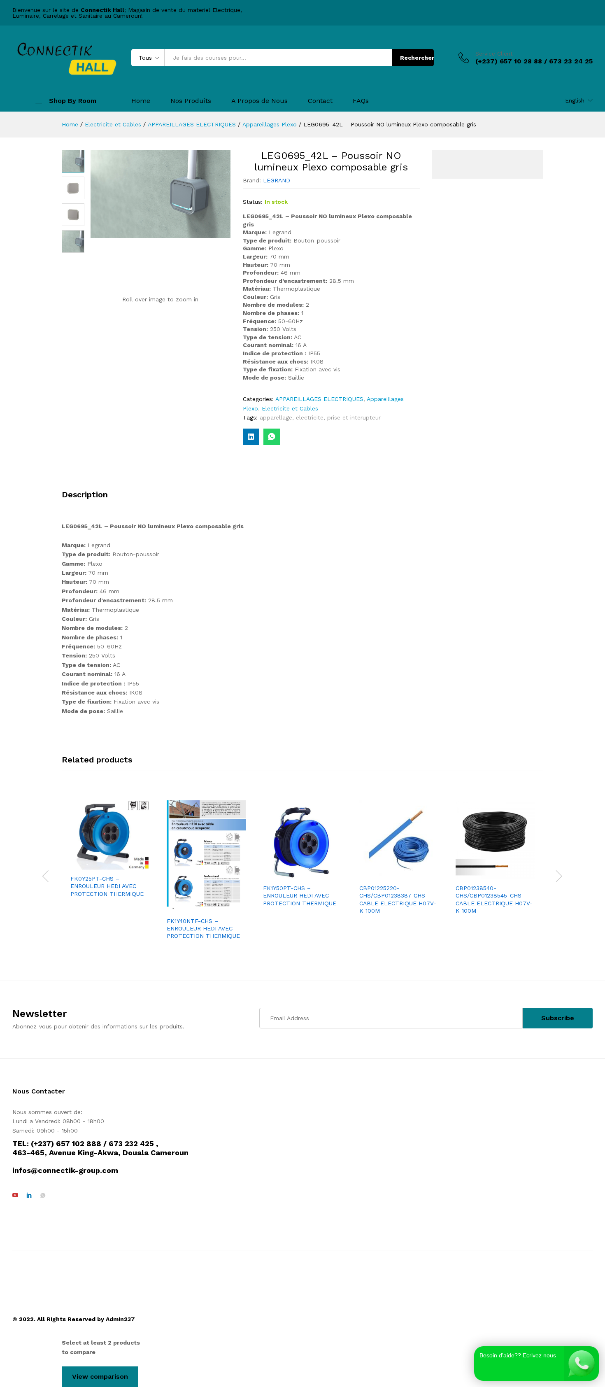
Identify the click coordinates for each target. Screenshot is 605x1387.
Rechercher (417, 57)
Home (140, 101)
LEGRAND (276, 180)
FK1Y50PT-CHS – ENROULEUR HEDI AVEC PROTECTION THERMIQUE (299, 895)
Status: (253, 201)
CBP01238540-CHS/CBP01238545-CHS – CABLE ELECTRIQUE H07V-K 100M (494, 899)
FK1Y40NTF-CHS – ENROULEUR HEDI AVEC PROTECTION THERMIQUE (203, 928)
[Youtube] (15, 1195)
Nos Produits (190, 101)
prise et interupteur (354, 417)
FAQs (361, 101)
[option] (110, 850)
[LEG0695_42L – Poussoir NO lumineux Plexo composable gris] (271, 437)
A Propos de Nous (259, 101)
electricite (309, 417)
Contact (320, 101)
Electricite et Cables (290, 408)
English (574, 100)
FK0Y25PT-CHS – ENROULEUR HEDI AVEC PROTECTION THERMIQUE (107, 886)
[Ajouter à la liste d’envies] (118, 865)
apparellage (276, 417)
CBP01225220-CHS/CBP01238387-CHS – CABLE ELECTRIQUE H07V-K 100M (397, 899)
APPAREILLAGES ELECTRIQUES (319, 399)
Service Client (494, 53)
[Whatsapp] (42, 1195)
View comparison (100, 1376)
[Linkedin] (29, 1195)
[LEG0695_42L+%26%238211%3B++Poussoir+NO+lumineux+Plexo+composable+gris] (251, 437)
